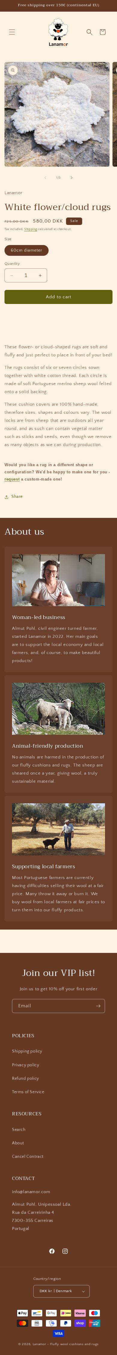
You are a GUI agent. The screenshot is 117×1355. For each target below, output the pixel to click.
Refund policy (25, 1078)
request (12, 479)
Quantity (12, 263)
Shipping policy (27, 1051)
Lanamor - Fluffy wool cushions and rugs (66, 1344)
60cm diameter (26, 250)
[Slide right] (71, 177)
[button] (12, 32)
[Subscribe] (98, 1006)
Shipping (30, 229)
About (18, 1143)
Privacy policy (25, 1065)
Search (19, 1129)
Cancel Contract (28, 1156)
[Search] (89, 32)
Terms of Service (28, 1092)
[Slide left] (45, 177)
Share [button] (17, 496)
